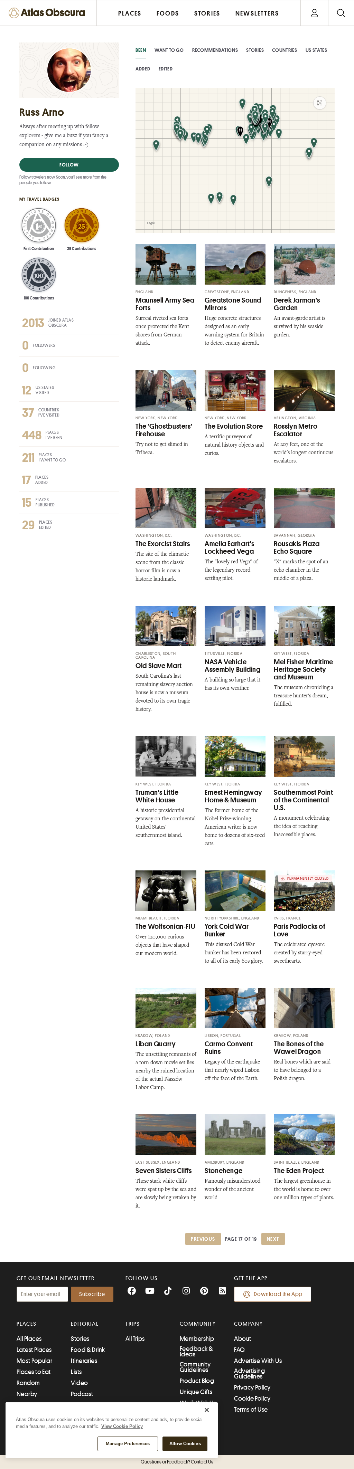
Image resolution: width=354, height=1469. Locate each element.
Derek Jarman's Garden (297, 304)
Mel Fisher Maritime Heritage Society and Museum (303, 669)
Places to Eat (34, 1372)
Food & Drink (88, 1350)
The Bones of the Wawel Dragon (299, 1047)
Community (198, 1324)
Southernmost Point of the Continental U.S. (303, 800)
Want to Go (169, 50)
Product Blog (197, 1381)
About (242, 1339)
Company (248, 1324)
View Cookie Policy (122, 1426)
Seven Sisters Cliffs (164, 1170)
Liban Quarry (156, 1044)
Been (141, 50)
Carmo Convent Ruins (229, 1047)
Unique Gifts (196, 1392)
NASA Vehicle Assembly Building (233, 665)
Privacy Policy (252, 1387)
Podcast (82, 1394)
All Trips (135, 1339)
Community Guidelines (195, 1367)
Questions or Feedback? (177, 1461)
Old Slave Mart (159, 665)
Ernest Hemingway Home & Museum (233, 796)
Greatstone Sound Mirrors (233, 304)
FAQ (239, 1350)
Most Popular (34, 1361)
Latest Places (34, 1350)
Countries (284, 50)
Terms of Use (251, 1409)
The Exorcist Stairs (163, 543)
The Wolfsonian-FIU (165, 926)
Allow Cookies (185, 1443)
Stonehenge (223, 1170)
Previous (203, 1239)
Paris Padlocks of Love (300, 930)
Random (28, 1383)
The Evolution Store (234, 426)
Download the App (278, 1294)
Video (79, 1383)
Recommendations (215, 50)
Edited (166, 68)
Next (273, 1239)
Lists (76, 1372)
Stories (255, 50)
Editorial (85, 1324)
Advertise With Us (258, 1361)
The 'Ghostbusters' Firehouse (164, 430)
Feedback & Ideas (196, 1351)
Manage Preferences (128, 1443)
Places (27, 1324)
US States (316, 50)
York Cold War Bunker (227, 930)
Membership (197, 1339)
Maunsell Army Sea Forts (165, 304)
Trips (132, 1324)
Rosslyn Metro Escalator (295, 430)
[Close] (206, 1410)
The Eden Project (299, 1170)
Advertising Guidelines (249, 1373)
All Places (29, 1339)
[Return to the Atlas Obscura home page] (48, 13)
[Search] (341, 13)
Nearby (27, 1394)
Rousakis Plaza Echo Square (297, 547)
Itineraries (84, 1361)
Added (143, 68)
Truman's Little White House (157, 796)
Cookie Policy (252, 1398)
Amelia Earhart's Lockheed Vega (229, 547)
